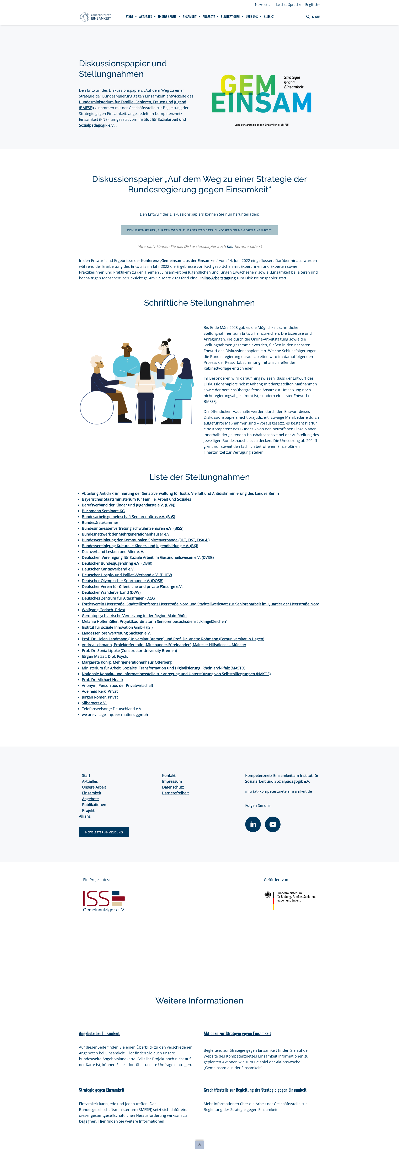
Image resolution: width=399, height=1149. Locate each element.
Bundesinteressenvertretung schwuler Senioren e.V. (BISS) (132, 528)
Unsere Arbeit (94, 787)
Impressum (172, 781)
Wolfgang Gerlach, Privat (103, 609)
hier (230, 246)
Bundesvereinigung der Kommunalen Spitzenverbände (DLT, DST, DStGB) (145, 539)
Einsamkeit (91, 792)
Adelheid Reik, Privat (100, 691)
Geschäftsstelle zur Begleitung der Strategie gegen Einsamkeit (255, 1090)
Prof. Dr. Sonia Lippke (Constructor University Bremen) (129, 650)
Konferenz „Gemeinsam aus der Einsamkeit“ (179, 260)
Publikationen (94, 804)
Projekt (88, 810)
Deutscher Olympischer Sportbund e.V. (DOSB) (122, 580)
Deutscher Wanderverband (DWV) (111, 592)
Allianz (84, 816)
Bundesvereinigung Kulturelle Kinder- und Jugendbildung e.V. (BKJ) (140, 545)
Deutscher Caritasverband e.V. (108, 568)
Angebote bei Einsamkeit (99, 1033)
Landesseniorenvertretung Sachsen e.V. (116, 633)
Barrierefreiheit (175, 792)
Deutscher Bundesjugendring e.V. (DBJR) (117, 563)
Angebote (90, 798)
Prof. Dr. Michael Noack (102, 679)
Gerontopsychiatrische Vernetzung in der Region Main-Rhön (134, 615)
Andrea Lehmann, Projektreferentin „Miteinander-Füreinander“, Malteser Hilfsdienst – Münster (164, 644)
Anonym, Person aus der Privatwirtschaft (117, 685)
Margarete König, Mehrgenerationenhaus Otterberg (127, 662)
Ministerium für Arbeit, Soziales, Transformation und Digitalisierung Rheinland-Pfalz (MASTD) (163, 667)
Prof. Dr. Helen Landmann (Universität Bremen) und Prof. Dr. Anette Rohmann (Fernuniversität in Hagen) (173, 638)
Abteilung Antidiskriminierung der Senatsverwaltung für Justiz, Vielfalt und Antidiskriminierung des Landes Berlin (180, 493)
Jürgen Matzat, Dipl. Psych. (105, 656)
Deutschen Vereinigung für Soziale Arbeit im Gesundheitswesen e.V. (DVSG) (148, 557)
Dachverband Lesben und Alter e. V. (113, 551)
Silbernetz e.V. (94, 702)
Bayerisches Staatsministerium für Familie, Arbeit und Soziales (136, 499)
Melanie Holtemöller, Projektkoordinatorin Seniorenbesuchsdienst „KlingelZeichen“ (154, 621)
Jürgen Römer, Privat (100, 697)
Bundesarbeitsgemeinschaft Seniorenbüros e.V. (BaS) (128, 516)
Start (86, 775)
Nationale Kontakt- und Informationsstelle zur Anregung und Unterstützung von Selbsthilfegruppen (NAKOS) (176, 673)
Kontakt (168, 775)
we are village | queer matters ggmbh (115, 714)
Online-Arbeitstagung (217, 277)
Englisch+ (312, 4)
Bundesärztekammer (100, 522)
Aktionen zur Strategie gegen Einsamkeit (237, 1033)
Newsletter (263, 4)
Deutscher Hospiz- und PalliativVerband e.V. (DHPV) (127, 574)
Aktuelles (90, 781)
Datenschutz (173, 787)
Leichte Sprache (288, 4)
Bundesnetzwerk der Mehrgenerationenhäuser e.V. (126, 534)
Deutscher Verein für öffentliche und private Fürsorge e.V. (132, 586)
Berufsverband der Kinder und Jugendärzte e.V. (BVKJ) (128, 504)
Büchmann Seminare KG (103, 510)
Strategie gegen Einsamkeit (101, 1090)
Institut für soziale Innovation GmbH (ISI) (117, 627)
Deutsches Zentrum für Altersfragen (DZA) (118, 598)
